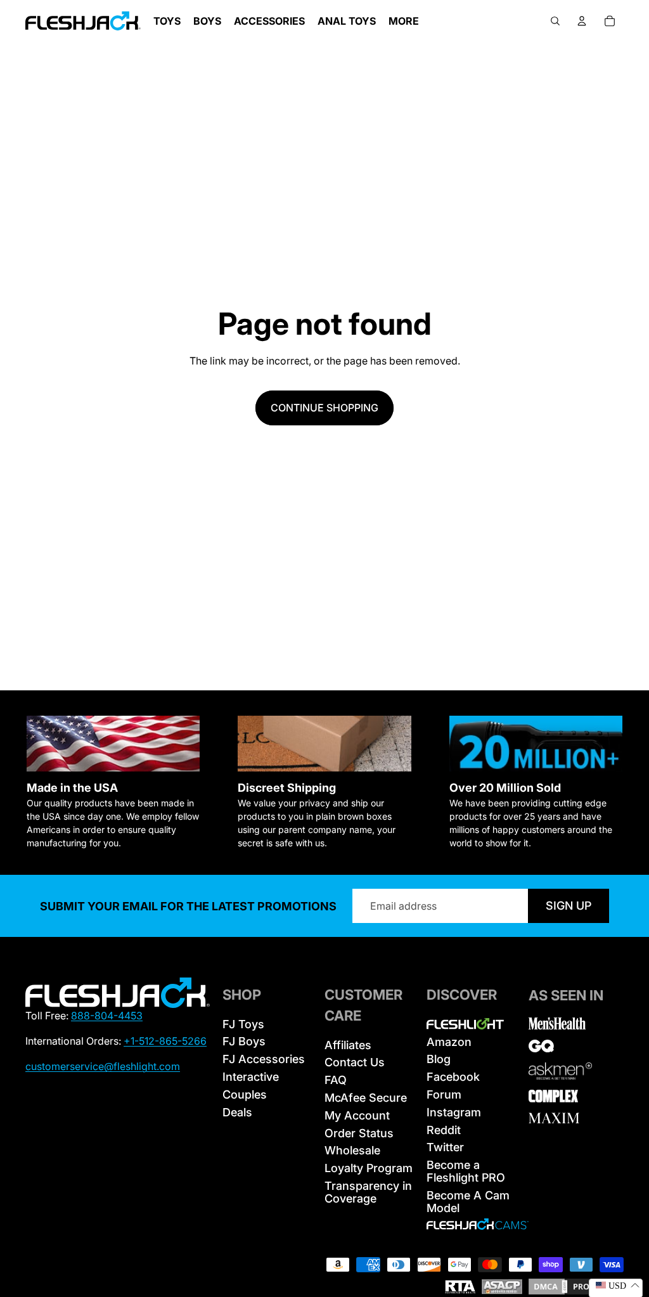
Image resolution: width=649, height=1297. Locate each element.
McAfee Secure (365, 1097)
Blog (439, 1059)
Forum (444, 1094)
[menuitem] (404, 21)
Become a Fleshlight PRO (466, 1171)
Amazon (449, 1042)
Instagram (454, 1112)
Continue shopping (324, 407)
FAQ (335, 1080)
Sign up (568, 905)
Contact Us (354, 1062)
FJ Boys (244, 1041)
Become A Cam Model (468, 1202)
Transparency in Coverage (368, 1192)
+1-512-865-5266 (165, 1041)
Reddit (444, 1130)
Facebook (453, 1076)
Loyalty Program (368, 1168)
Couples (244, 1094)
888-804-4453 (107, 1015)
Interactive (250, 1076)
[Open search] (555, 21)
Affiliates (347, 1045)
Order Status (359, 1133)
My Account (357, 1115)
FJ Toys (243, 1024)
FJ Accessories (263, 1059)
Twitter (445, 1147)
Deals (237, 1112)
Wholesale (352, 1150)
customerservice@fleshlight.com (102, 1066)
